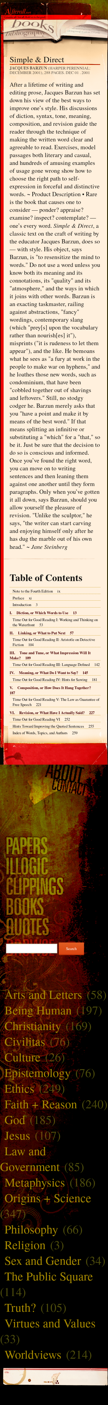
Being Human (38, 1010)
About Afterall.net (54, 773)
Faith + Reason (40, 1104)
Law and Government (30, 1158)
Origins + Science (47, 1197)
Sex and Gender (42, 1260)
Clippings (54, 886)
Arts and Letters (43, 994)
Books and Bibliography (54, 906)
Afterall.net (54, 14)
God (14, 1119)
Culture (22, 1057)
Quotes (54, 926)
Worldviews (33, 1354)
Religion (25, 1244)
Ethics (19, 1088)
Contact (54, 787)
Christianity (32, 1025)
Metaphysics (34, 1182)
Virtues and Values (50, 1323)
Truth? (20, 1307)
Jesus (17, 1135)
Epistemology (37, 1072)
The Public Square (48, 1276)
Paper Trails (54, 845)
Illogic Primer (54, 865)
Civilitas (24, 1041)
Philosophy (31, 1229)
